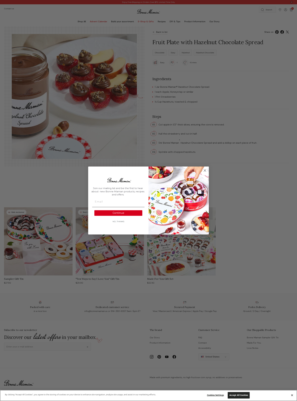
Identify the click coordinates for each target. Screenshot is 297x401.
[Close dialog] (205, 170)
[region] (148, 395)
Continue (118, 212)
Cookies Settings (215, 395)
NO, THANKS (118, 221)
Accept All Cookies (238, 395)
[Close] (292, 395)
